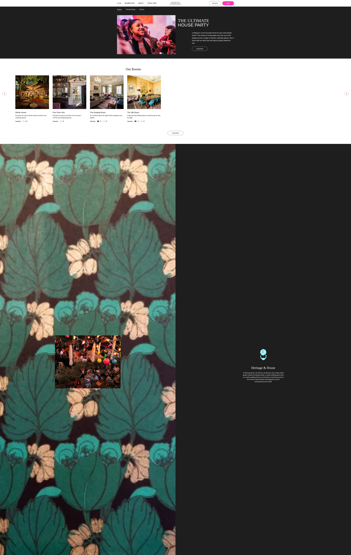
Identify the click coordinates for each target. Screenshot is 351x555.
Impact (141, 3)
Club (119, 3)
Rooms (142, 9)
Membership (130, 3)
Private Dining (130, 9)
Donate (215, 3)
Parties (119, 9)
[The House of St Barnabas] (175, 3)
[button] (4, 93)
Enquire (199, 49)
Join (228, 3)
